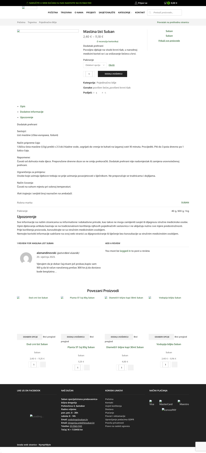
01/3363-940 (76, 426)
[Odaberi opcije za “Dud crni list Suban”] (43, 364)
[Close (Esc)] (0, 449)
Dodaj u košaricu (113, 74)
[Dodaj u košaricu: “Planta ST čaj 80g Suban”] (87, 367)
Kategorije (124, 12)
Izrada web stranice (27, 444)
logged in (125, 250)
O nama (79, 12)
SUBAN (185, 202)
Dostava (109, 409)
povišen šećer (101, 87)
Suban (37, 352)
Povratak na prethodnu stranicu (173, 22)
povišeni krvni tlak (120, 87)
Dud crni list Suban (37, 344)
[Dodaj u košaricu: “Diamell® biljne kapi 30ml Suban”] (131, 367)
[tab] (22, 106)
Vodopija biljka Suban (169, 344)
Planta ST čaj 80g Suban (81, 347)
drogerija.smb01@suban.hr (81, 422)
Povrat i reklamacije (115, 416)
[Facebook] (96, 92)
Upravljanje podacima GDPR (119, 419)
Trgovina (66, 12)
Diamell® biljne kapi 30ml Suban (125, 347)
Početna (53, 12)
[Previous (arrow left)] (0, 452)
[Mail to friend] (99, 92)
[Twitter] (93, 92)
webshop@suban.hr (78, 419)
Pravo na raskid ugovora (117, 426)
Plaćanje (109, 412)
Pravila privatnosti (114, 422)
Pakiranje (88, 59)
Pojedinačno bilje (48, 22)
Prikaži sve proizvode (169, 40)
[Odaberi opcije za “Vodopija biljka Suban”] (174, 364)
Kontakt (140, 12)
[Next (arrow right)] (1, 452)
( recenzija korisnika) (107, 41)
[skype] (105, 92)
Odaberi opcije (30, 337)
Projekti (91, 12)
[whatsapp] (102, 92)
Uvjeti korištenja (113, 406)
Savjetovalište (107, 12)
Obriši (112, 65)
